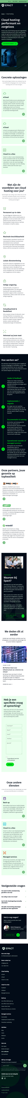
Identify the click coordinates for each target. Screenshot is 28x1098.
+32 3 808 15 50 (4, 965)
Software (3, 990)
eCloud (3, 974)
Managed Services (5, 993)
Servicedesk (4, 1017)
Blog (2, 1030)
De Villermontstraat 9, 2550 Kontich (9, 956)
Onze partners (4, 1054)
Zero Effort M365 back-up (7, 1001)
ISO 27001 (15, 1)
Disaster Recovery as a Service (8, 1009)
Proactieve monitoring (6, 1022)
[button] (10, 1)
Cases (2, 1033)
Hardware (3, 987)
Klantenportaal (23, 1)
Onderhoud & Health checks (7, 1019)
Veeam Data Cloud (5, 1006)
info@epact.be (4, 963)
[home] (7, 5)
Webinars (3, 1035)
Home (3, 14)
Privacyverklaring (5, 1087)
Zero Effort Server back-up (7, 1003)
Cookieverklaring (5, 1090)
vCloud (3, 977)
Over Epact (3, 1046)
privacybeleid (11, 760)
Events (2, 1038)
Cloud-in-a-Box (4, 979)
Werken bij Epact (5, 1049)
